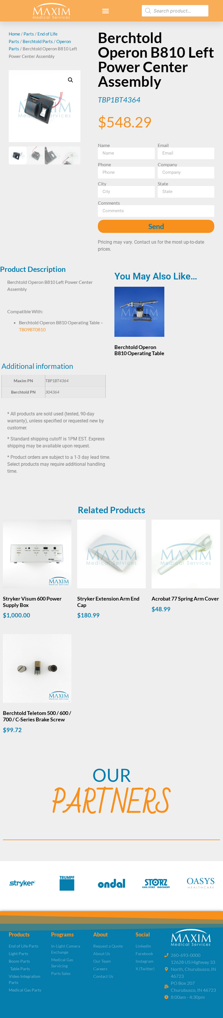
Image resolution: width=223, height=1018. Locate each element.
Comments (109, 203)
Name (104, 145)
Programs (62, 934)
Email (163, 145)
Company (167, 164)
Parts (29, 33)
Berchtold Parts (38, 41)
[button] (105, 10)
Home (14, 33)
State (163, 183)
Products (19, 934)
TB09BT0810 (32, 329)
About (100, 934)
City (102, 183)
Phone (104, 164)
